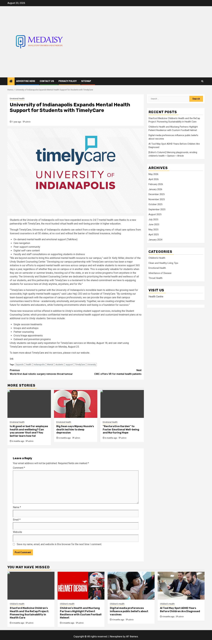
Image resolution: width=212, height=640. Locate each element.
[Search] (202, 81)
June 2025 (154, 224)
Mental (50, 364)
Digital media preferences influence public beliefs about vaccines (129, 611)
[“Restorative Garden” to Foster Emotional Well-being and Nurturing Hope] (122, 404)
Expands (20, 364)
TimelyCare (80, 364)
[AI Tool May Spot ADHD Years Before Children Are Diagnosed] (181, 586)
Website (17, 532)
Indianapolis (39, 364)
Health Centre (156, 296)
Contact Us (47, 81)
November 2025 (157, 199)
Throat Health (155, 278)
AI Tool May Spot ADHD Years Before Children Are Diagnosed (180, 610)
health (28, 364)
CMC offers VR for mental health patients (118, 372)
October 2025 (155, 204)
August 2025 (155, 214)
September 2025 (157, 209)
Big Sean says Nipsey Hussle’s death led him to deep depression (75, 429)
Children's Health (157, 258)
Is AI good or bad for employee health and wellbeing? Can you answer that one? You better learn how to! (29, 431)
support (69, 364)
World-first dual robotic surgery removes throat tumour (41, 372)
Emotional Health (17, 99)
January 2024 (155, 239)
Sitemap (86, 81)
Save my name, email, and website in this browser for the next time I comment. (59, 544)
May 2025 (153, 229)
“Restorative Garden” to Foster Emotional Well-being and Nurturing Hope (121, 429)
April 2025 (154, 234)
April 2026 (154, 179)
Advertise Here (25, 81)
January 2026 (155, 189)
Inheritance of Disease (160, 273)
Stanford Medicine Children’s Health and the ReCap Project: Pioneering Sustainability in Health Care (29, 613)
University (91, 364)
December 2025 (157, 194)
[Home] (11, 81)
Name (17, 507)
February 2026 (156, 184)
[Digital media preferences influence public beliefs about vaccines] (131, 586)
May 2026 (153, 174)
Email (16, 519)
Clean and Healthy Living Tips (163, 263)
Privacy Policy (68, 81)
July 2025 (153, 219)
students (59, 364)
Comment (19, 467)
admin (28, 122)
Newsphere (116, 636)
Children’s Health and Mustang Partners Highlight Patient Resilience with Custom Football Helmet (80, 613)
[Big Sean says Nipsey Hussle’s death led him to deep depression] (75, 404)
